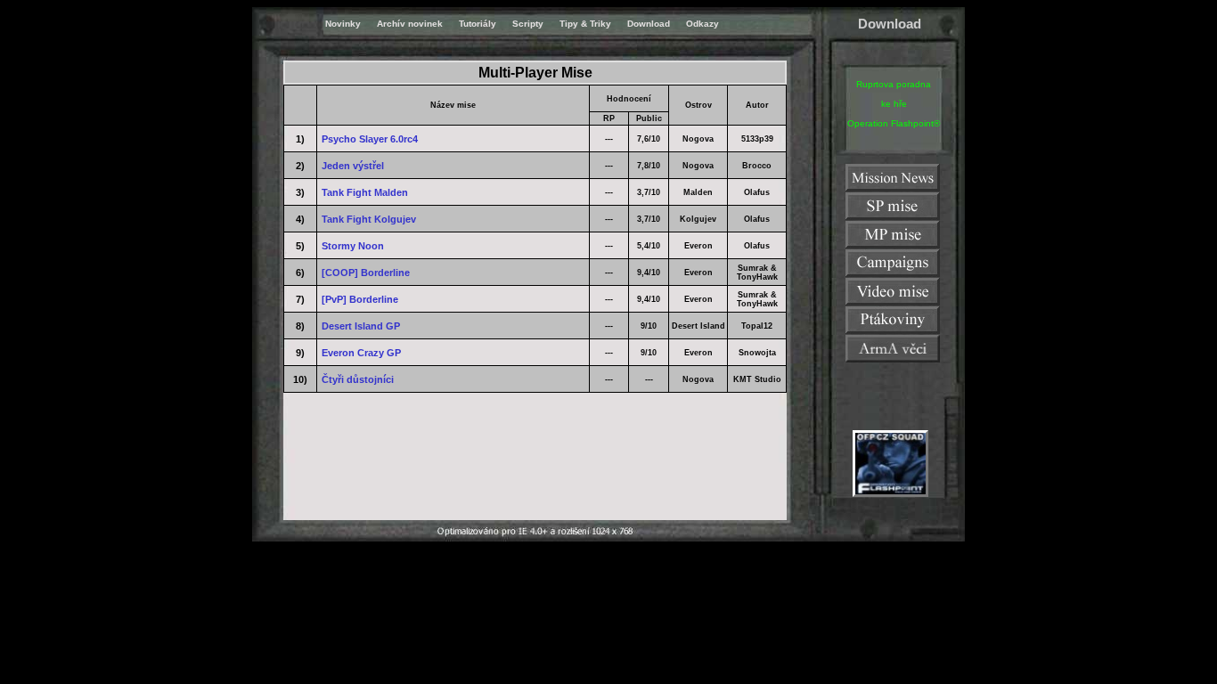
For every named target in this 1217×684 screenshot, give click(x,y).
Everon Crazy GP (361, 352)
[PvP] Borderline (360, 299)
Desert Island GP (361, 326)
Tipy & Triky (585, 23)
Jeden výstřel (353, 165)
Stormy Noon (353, 245)
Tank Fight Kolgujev (369, 219)
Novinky (343, 23)
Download (648, 23)
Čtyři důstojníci (358, 379)
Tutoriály (477, 23)
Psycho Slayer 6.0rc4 (370, 139)
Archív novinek (410, 23)
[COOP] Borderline (366, 272)
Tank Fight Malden (365, 192)
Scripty (527, 23)
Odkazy (702, 23)
